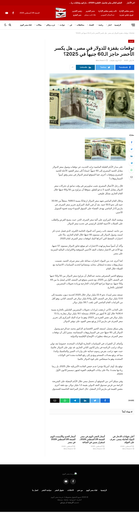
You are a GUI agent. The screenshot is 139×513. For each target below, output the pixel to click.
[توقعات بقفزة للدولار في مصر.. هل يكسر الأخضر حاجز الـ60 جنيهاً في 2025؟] (92, 101)
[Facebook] (131, 142)
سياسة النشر (46, 490)
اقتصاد (91, 25)
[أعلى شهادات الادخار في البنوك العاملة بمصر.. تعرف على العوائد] (121, 425)
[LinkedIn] (131, 156)
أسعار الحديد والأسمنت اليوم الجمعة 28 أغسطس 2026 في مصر (62, 439)
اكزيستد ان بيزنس (67, 502)
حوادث (62, 25)
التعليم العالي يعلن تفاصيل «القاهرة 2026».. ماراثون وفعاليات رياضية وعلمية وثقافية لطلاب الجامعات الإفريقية (95, 3)
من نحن (80, 490)
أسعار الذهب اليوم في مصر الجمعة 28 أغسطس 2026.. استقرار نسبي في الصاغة (92, 439)
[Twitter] (131, 149)
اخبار (110, 25)
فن (71, 25)
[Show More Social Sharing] (72, 67)
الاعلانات (70, 490)
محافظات (80, 25)
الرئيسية (117, 25)
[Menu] (133, 25)
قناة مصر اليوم (91, 490)
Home (131, 33)
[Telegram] (131, 163)
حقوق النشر (59, 490)
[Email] (131, 177)
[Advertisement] (28, 60)
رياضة (101, 25)
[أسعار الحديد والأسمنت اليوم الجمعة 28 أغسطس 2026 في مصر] (62, 425)
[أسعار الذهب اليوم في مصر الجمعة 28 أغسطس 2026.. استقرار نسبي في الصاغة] (92, 425)
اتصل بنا (35, 490)
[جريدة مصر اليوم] (61, 12)
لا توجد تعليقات (114, 60)
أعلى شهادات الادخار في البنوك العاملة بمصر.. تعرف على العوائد (122, 439)
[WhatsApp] (131, 170)
